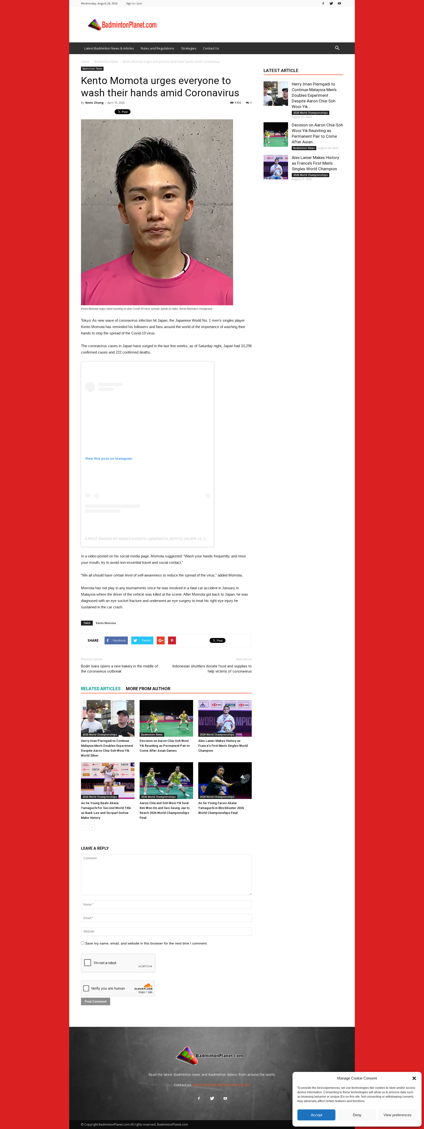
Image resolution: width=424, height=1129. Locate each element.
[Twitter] (331, 3)
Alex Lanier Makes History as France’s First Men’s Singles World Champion (223, 745)
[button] (414, 1078)
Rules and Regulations (157, 48)
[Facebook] (323, 3)
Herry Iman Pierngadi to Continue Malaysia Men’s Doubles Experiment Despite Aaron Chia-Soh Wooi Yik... (314, 95)
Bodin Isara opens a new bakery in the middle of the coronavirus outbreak (119, 669)
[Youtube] (339, 3)
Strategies (188, 48)
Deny (357, 1115)
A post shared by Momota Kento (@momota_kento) (134, 539)
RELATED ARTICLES (101, 688)
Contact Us (211, 48)
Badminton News (92, 68)
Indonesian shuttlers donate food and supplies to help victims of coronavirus (212, 669)
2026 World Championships (99, 734)
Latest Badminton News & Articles (109, 48)
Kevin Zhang (94, 102)
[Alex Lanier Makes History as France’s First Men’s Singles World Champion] (225, 718)
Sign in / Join (134, 3)
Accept (316, 1115)
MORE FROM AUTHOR (148, 688)
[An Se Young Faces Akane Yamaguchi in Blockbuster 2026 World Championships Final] (225, 780)
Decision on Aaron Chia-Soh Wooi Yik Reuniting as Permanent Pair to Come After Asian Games (165, 745)
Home (85, 62)
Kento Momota (106, 623)
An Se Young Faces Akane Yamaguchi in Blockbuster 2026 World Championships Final (221, 808)
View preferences (397, 1115)
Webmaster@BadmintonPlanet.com (221, 1084)
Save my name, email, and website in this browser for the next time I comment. (146, 943)
